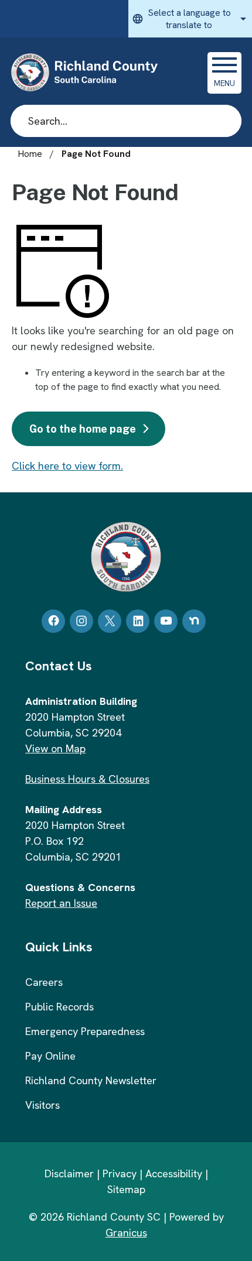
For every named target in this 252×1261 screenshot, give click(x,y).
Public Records (59, 1006)
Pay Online (50, 1056)
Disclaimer (69, 1173)
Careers (44, 982)
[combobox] (190, 18)
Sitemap (126, 1189)
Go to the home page (82, 429)
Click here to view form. (67, 465)
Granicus (126, 1232)
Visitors (42, 1105)
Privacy (120, 1173)
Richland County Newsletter (90, 1080)
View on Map (55, 748)
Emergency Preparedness (85, 1031)
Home (30, 154)
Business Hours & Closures (87, 779)
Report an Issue (61, 903)
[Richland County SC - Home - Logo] (89, 72)
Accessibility (173, 1173)
